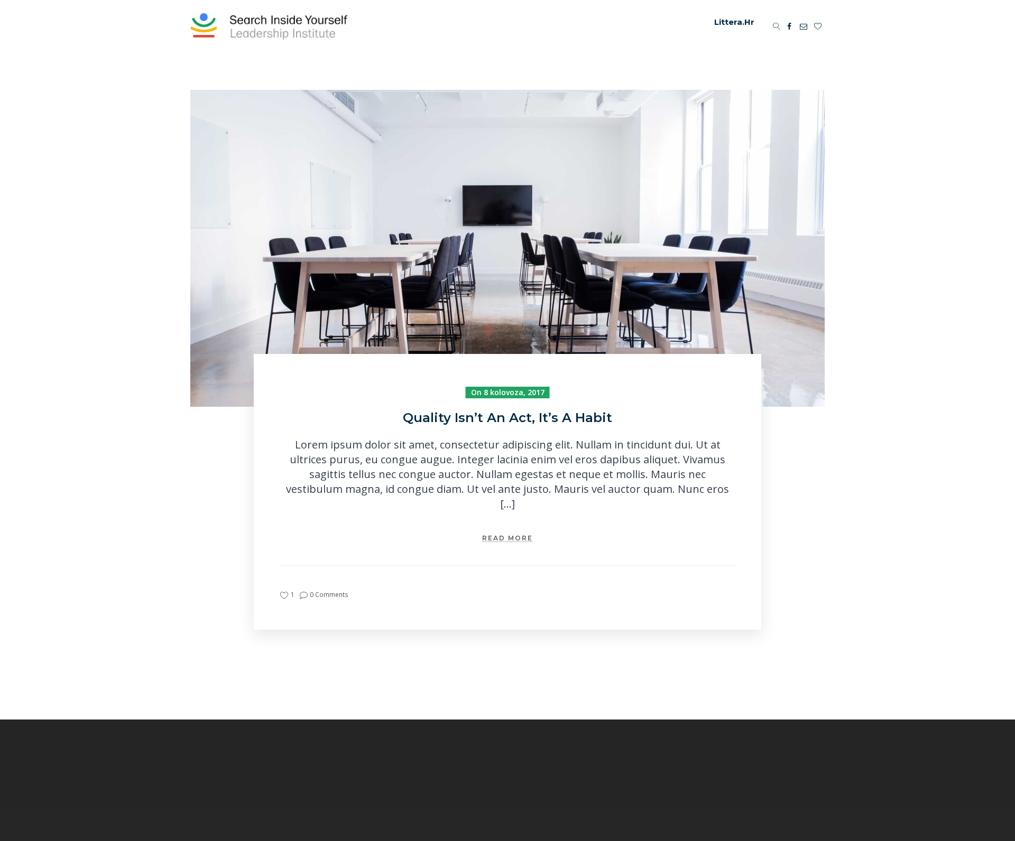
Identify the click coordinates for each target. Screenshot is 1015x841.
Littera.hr (734, 22)
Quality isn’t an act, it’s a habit (507, 417)
